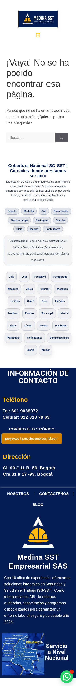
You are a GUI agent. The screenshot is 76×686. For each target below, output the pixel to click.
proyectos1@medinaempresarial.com (31, 439)
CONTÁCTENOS (54, 494)
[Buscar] (61, 138)
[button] (38, 35)
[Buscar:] (30, 137)
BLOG (38, 505)
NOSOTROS (18, 494)
